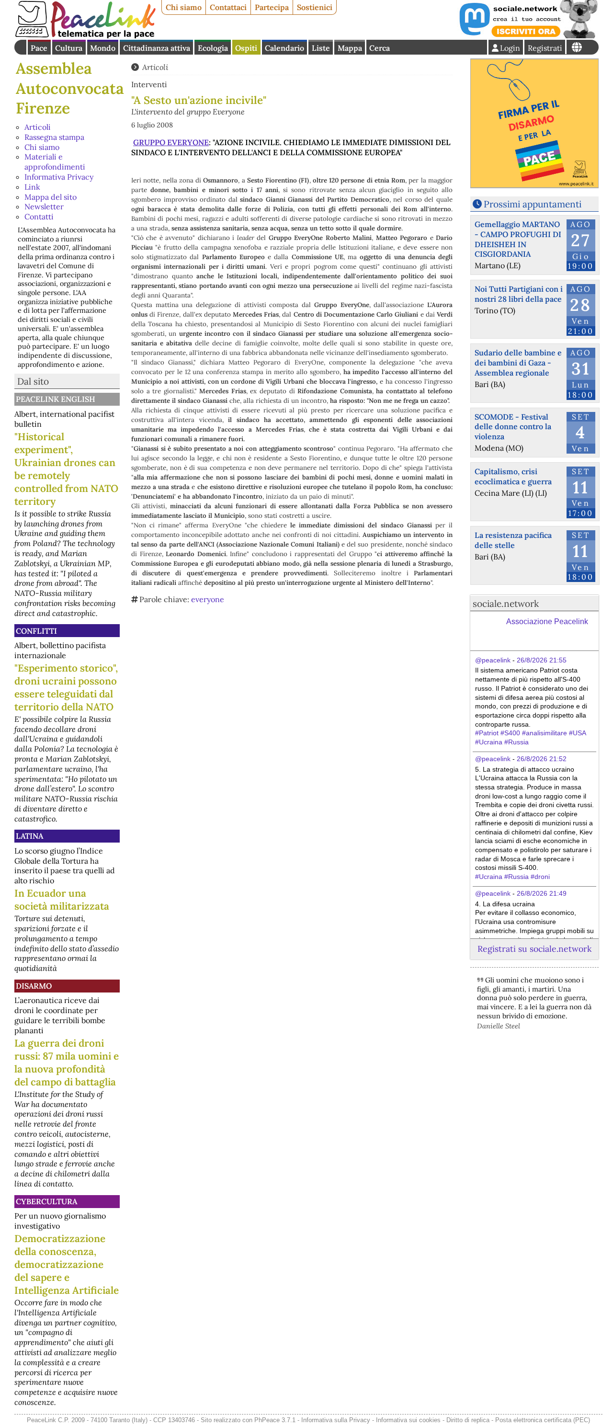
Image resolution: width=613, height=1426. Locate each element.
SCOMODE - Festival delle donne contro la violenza (513, 427)
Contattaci (228, 7)
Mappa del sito (50, 197)
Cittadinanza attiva (156, 48)
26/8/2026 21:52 (542, 759)
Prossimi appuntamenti (532, 204)
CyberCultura (46, 1201)
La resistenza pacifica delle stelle (513, 540)
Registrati (545, 48)
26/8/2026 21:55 (542, 660)
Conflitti (36, 631)
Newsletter (44, 206)
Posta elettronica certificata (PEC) (542, 1420)
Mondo (102, 48)
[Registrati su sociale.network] (528, 35)
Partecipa (272, 7)
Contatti (39, 216)
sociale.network (506, 603)
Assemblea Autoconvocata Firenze (70, 88)
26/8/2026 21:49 (542, 893)
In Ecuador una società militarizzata (61, 900)
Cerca (379, 48)
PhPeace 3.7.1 (274, 1420)
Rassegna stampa (54, 137)
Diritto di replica (467, 1420)
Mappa (350, 48)
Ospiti (246, 48)
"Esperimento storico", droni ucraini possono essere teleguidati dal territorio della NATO (66, 687)
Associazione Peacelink (547, 621)
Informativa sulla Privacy (335, 1420)
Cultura (68, 48)
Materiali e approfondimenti (54, 161)
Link (32, 187)
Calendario (284, 48)
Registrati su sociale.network (534, 948)
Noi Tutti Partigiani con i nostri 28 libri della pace (519, 294)
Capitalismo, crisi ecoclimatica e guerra (513, 476)
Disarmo (34, 986)
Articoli (37, 127)
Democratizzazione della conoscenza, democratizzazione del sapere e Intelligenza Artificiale (66, 1264)
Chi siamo (184, 7)
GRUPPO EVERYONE (171, 142)
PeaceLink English (55, 399)
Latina (29, 836)
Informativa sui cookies (408, 1420)
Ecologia (213, 48)
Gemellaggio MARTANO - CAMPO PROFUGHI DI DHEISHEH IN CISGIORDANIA (518, 239)
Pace (39, 48)
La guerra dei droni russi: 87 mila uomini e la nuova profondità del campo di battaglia (66, 1062)
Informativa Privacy (58, 177)
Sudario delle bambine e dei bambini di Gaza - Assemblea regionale (518, 362)
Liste (321, 48)
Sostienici (314, 7)
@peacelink (493, 660)
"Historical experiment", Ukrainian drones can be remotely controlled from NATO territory (66, 469)
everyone (207, 599)
